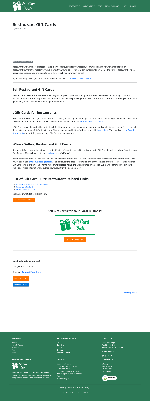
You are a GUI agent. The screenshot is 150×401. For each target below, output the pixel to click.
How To (30, 62)
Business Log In (63, 378)
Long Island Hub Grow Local (68, 371)
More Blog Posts (129, 293)
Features (15, 347)
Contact (60, 347)
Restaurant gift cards (19, 62)
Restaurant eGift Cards (24, 187)
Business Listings (63, 369)
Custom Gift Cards (64, 364)
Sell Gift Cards (21, 278)
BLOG (107, 6)
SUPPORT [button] (115, 6)
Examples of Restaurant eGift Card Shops (32, 184)
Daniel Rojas (106, 371)
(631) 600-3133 (110, 345)
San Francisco (52, 153)
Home (14, 342)
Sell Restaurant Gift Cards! (24, 200)
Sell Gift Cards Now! (75, 239)
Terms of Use (107, 366)
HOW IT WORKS (74, 6)
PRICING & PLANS (88, 6)
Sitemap (105, 364)
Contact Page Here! (32, 272)
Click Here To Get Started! (79, 78)
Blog (14, 352)
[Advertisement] (75, 45)
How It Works (17, 345)
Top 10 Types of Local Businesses (69, 374)
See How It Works (21, 284)
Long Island (102, 130)
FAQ (58, 342)
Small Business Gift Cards (67, 366)
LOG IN (125, 6)
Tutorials (60, 345)
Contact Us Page (108, 342)
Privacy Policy (107, 369)
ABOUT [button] (99, 6)
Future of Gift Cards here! (91, 121)
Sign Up (60, 376)
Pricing (15, 350)
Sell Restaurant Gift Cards (26, 189)
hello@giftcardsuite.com (113, 347)
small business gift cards (40, 161)
